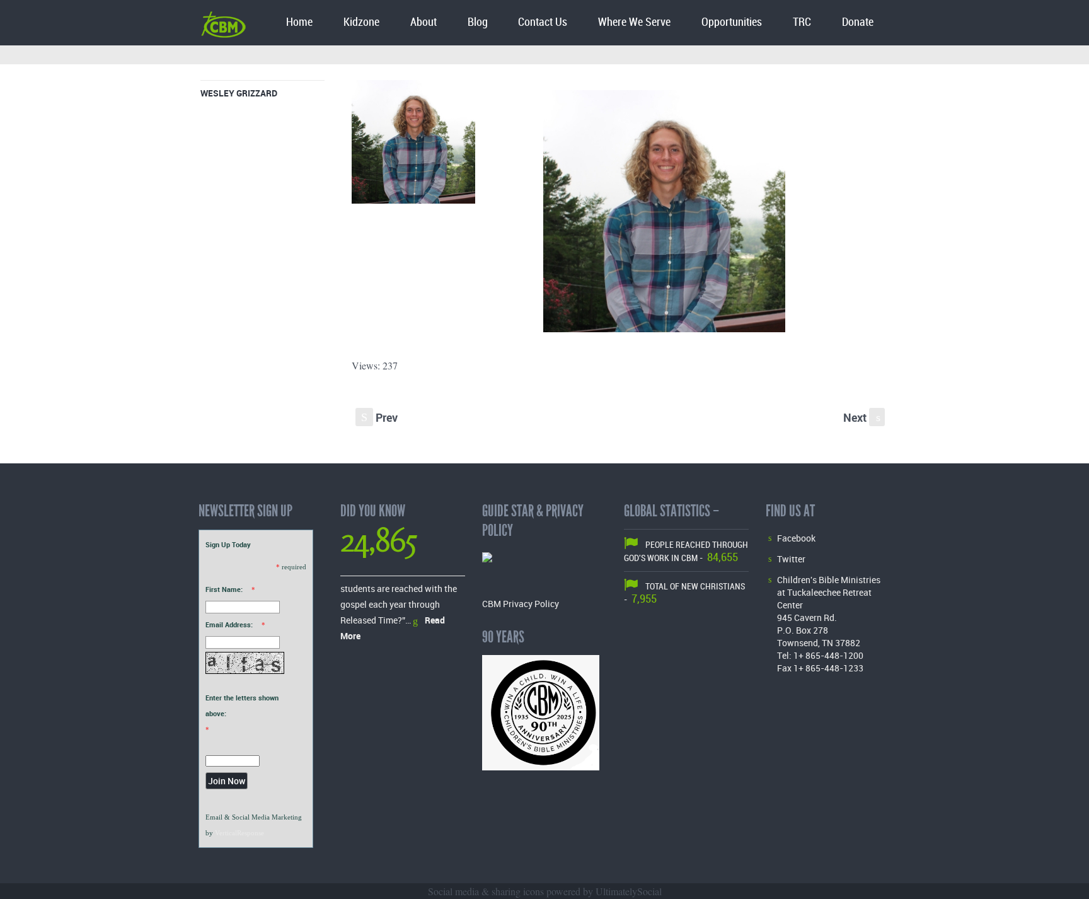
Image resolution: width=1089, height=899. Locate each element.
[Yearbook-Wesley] (413, 144)
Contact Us (542, 22)
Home (299, 22)
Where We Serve (634, 22)
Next (861, 417)
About (423, 22)
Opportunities (731, 22)
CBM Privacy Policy (520, 604)
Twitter (791, 559)
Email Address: (229, 624)
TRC (802, 22)
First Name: (224, 589)
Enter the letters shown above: (242, 705)
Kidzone (361, 22)
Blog (478, 22)
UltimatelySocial (629, 891)
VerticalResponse (239, 833)
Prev (379, 417)
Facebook (796, 538)
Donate (857, 22)
